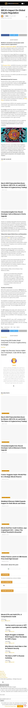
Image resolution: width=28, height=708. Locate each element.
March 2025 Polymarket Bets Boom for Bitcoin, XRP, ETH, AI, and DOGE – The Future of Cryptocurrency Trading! (14, 185)
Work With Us (3, 674)
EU (11, 327)
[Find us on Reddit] (6, 585)
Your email (2, 694)
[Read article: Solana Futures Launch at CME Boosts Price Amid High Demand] (14, 545)
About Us (2, 671)
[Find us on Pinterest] (8, 585)
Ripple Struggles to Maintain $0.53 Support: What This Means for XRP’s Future (16, 637)
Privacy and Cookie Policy (10, 706)
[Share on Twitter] (14, 35)
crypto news (6, 327)
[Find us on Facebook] (1, 585)
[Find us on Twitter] (4, 585)
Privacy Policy (3, 675)
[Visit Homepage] (12, 3)
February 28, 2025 (5, 479)
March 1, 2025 (4, 218)
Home (2, 7)
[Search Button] (26, 4)
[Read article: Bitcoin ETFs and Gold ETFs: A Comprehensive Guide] (14, 602)
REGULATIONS (5, 329)
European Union (7, 65)
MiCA (18, 327)
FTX (9, 237)
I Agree (20, 706)
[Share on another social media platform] (23, 35)
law (14, 327)
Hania (7, 16)
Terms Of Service (3, 677)
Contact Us (2, 672)
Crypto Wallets (6, 497)
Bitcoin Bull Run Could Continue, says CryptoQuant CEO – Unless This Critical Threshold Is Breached (14, 530)
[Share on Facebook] (5, 35)
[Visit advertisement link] (14, 569)
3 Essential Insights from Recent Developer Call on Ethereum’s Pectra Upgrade (13, 214)
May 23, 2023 (13, 16)
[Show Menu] (1, 4)
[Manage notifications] (25, 705)
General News (5, 413)
